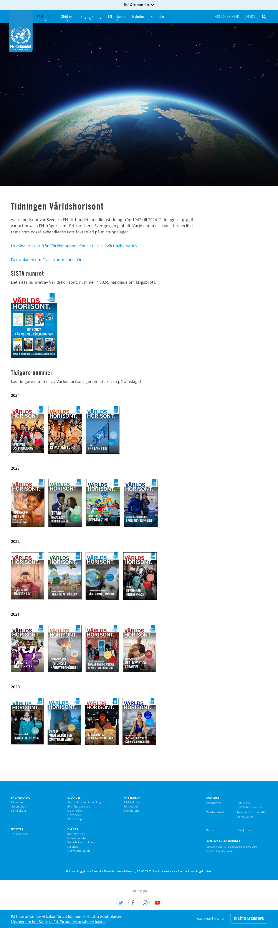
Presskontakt (19, 834)
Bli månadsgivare (78, 806)
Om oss (250, 16)
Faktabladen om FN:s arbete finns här (46, 259)
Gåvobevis (74, 815)
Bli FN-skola (18, 810)
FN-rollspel (131, 806)
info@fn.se (244, 830)
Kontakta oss (76, 834)
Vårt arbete (46, 16)
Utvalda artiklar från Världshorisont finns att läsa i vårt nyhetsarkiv (74, 245)
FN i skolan (117, 16)
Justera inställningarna (210, 918)
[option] (139, 104)
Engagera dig (91, 16)
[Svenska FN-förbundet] (21, 30)
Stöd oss (67, 16)
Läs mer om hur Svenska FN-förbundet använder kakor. (58, 921)
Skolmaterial (132, 810)
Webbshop (74, 819)
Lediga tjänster (77, 838)
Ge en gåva (18, 806)
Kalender (157, 16)
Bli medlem (18, 802)
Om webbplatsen (78, 851)
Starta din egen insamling (84, 802)
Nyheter (138, 16)
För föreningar (227, 16)
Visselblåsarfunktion (81, 842)
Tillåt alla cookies (249, 918)
